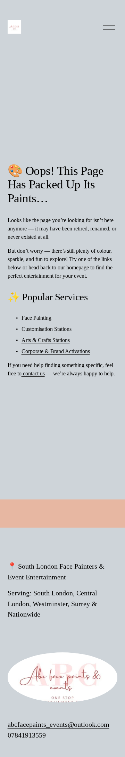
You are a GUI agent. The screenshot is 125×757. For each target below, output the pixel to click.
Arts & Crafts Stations (46, 340)
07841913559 (27, 735)
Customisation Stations (47, 329)
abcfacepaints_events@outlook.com (58, 724)
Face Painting (36, 318)
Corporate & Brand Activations (56, 351)
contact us (33, 373)
